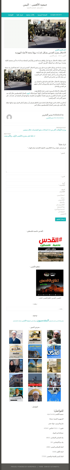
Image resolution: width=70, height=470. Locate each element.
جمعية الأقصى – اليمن (35, 5)
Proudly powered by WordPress (23, 467)
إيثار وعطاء (61, 321)
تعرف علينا (20, 15)
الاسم (63, 176)
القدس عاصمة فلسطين (54, 321)
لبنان (14, 321)
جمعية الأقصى (26, 321)
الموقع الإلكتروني (62, 190)
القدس (57, 50)
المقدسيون (43, 320)
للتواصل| (10, 15)
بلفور (32, 321)
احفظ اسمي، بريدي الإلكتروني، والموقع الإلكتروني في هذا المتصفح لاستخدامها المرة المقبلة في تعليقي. (59, 204)
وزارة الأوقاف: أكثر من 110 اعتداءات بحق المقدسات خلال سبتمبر (44, 129)
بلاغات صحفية (30, 15)
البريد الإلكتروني (62, 184)
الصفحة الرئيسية (42, 15)
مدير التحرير (53, 56)
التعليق (62, 153)
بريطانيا (35, 321)
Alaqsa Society (56, 15)
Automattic (55, 467)
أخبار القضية (62, 50)
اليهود (28, 93)
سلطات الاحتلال (18, 321)
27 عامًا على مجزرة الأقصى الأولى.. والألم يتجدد (19, 135)
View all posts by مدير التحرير (55, 118)
